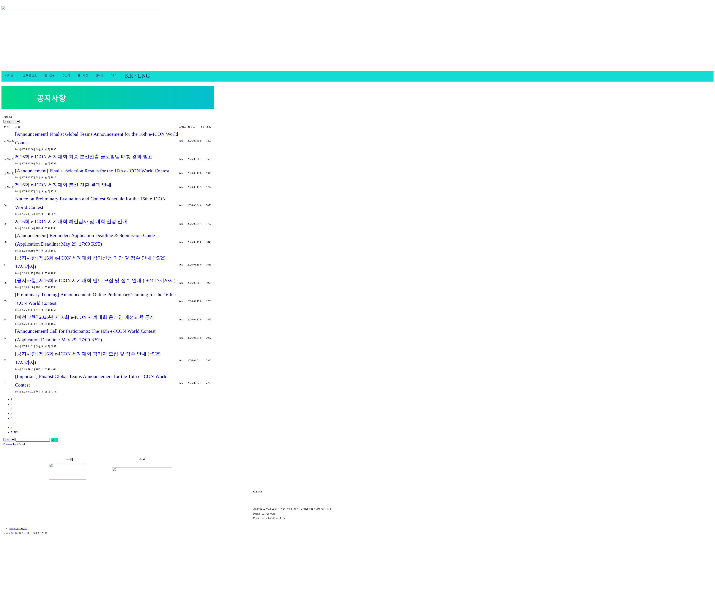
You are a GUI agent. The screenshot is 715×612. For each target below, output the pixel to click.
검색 (54, 439)
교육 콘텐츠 (30, 75)
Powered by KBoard (14, 444)
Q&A (113, 75)
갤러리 (99, 75)
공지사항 (82, 75)
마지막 (15, 432)
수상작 (66, 75)
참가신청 (49, 75)
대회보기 (10, 75)
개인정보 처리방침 (18, 528)
